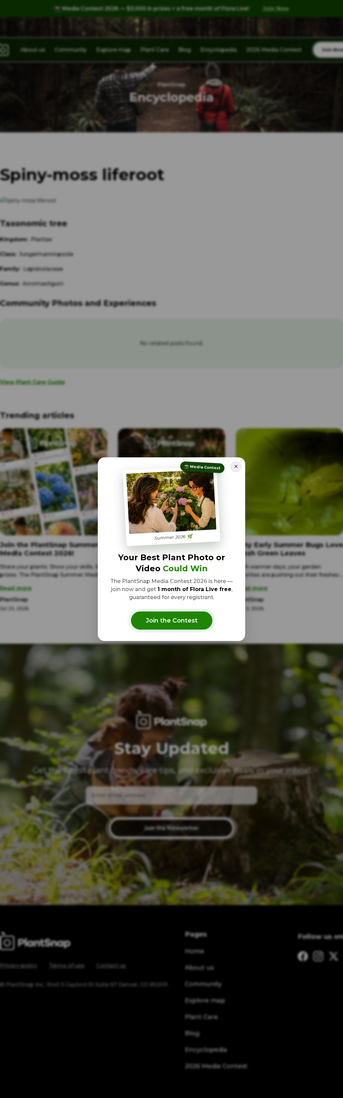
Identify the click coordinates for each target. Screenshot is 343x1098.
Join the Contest (172, 620)
